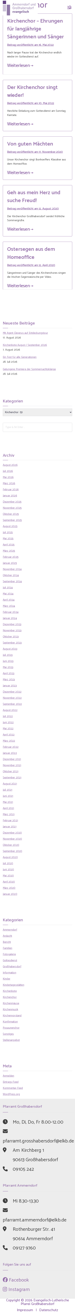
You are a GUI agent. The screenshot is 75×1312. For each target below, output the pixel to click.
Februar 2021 (10, 820)
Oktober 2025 (11, 514)
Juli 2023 (8, 655)
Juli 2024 (8, 587)
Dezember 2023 (12, 624)
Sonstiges (8, 1034)
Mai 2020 (8, 875)
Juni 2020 (8, 869)
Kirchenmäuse (11, 1003)
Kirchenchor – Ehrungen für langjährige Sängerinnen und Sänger (35, 29)
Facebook (18, 1280)
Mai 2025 (8, 538)
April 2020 (9, 882)
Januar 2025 (10, 563)
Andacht (7, 936)
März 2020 (9, 888)
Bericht (7, 942)
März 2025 (9, 551)
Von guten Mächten (30, 144)
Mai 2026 (8, 477)
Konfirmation (10, 1022)
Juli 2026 (8, 471)
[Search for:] (37, 427)
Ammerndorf (10, 930)
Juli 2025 (8, 532)
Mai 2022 (8, 728)
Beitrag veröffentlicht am (30, 45)
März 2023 (9, 679)
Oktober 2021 (10, 771)
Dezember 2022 (12, 692)
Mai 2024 (8, 594)
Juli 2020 (8, 863)
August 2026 (10, 465)
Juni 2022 (8, 722)
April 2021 (8, 808)
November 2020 (12, 839)
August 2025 (10, 526)
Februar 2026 (11, 489)
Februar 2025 (10, 557)
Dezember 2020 (12, 833)
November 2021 (12, 765)
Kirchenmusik (10, 1009)
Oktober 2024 (11, 575)
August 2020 (10, 857)
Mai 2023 (8, 667)
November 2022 (12, 698)
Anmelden (8, 1076)
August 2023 (10, 649)
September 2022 (12, 704)
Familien (7, 948)
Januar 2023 (10, 685)
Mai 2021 (8, 802)
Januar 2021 (9, 826)
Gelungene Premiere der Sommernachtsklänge (29, 369)
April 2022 (9, 735)
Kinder (6, 979)
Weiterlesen (18, 65)
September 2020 (12, 851)
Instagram (18, 1290)
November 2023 (12, 630)
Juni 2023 (8, 661)
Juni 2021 (8, 796)
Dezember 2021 (12, 759)
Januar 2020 (10, 894)
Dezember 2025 (12, 502)
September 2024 (12, 581)
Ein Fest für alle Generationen (20, 357)
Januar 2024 (10, 618)
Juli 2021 (7, 790)
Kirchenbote (10, 991)
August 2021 (10, 784)
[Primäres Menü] (69, 8)
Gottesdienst (10, 960)
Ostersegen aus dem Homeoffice (31, 253)
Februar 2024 (10, 612)
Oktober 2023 (11, 636)
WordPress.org (11, 1094)
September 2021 (12, 777)
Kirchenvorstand (12, 1015)
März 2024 (9, 606)
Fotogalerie (9, 954)
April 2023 (8, 673)
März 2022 (9, 741)
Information (9, 973)
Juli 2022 (8, 716)
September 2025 (12, 520)
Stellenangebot (11, 1040)
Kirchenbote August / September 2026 (25, 345)
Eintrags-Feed (10, 1082)
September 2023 (12, 643)
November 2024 (12, 569)
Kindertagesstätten (13, 985)
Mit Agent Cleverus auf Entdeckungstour (25, 333)
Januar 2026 (10, 495)
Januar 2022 (10, 753)
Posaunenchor (11, 1028)
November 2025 (12, 508)
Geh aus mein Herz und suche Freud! (33, 196)
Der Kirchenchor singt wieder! (32, 91)
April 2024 (9, 600)
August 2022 (10, 710)
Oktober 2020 (11, 845)
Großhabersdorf (12, 966)
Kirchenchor (10, 997)
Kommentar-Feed (13, 1088)
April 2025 (9, 545)
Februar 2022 (10, 747)
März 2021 (8, 814)
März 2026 (9, 483)
